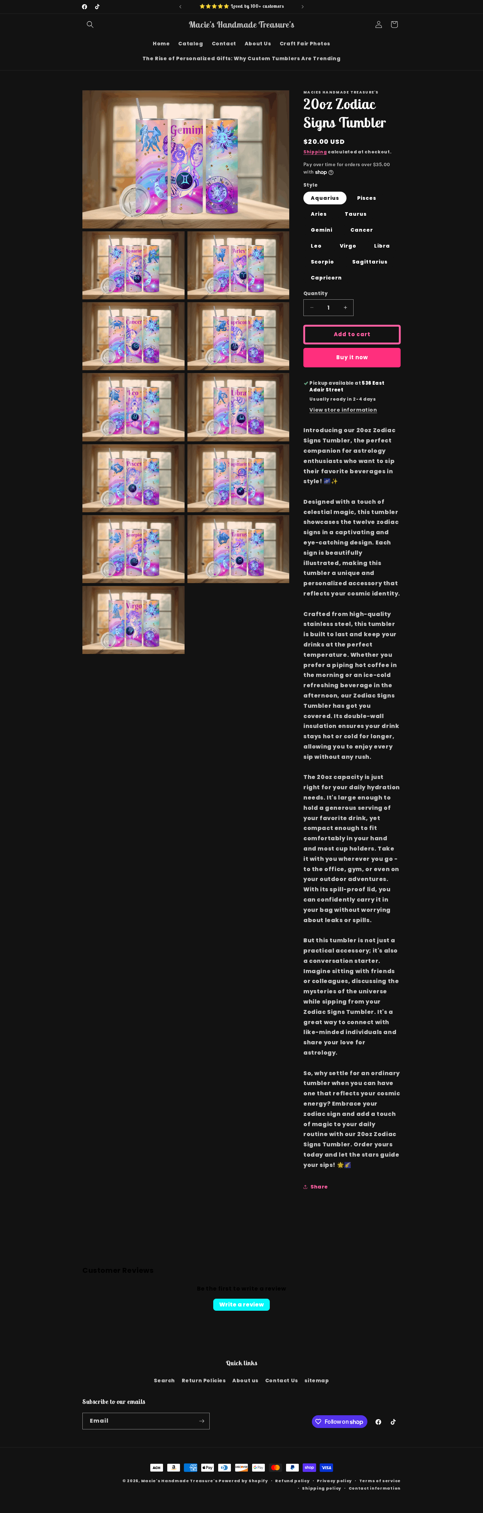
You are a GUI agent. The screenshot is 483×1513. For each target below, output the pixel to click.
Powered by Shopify (243, 1481)
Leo (316, 245)
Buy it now (352, 357)
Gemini (321, 229)
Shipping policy (321, 1488)
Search (164, 1380)
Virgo (348, 245)
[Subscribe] (201, 1421)
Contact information (375, 1488)
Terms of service (380, 1481)
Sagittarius (370, 261)
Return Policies (204, 1380)
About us (245, 1380)
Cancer (361, 229)
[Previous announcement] (180, 6)
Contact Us (281, 1380)
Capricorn (326, 277)
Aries (319, 214)
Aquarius (325, 198)
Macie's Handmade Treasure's (179, 1481)
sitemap (316, 1380)
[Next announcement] (302, 6)
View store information (343, 409)
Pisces (366, 198)
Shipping (315, 152)
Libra (382, 245)
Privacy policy (334, 1481)
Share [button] (319, 1186)
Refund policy (292, 1481)
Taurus (356, 214)
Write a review (241, 1304)
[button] (90, 24)
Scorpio (322, 261)
